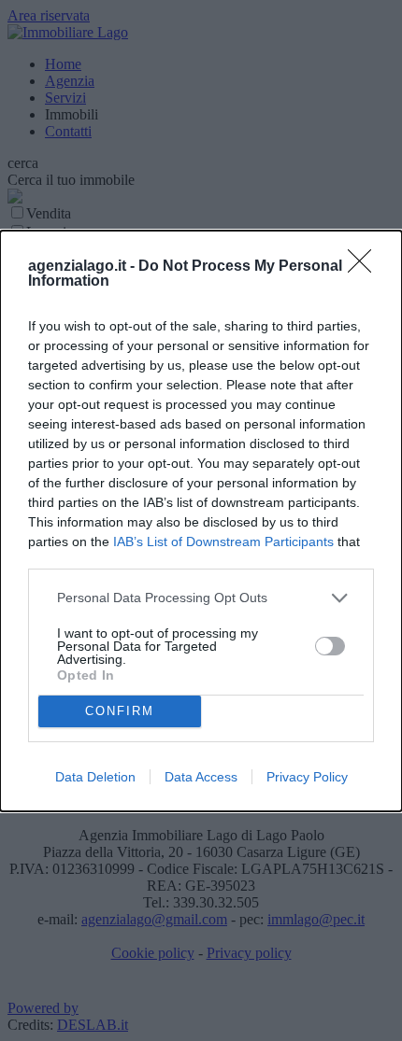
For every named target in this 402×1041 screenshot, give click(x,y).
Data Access (201, 776)
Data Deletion (95, 776)
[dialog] (201, 521)
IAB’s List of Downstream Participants (223, 541)
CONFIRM (119, 711)
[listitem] (201, 598)
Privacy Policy (307, 776)
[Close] (365, 267)
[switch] (330, 646)
